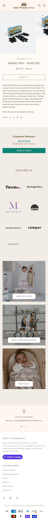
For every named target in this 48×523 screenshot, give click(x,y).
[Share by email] (21, 117)
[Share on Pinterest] (18, 117)
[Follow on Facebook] (4, 498)
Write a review (24, 150)
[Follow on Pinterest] (17, 498)
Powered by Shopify (36, 506)
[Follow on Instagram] (10, 498)
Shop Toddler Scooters (24, 340)
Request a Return (9, 470)
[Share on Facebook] (10, 117)
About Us (6, 482)
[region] (24, 416)
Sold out (24, 77)
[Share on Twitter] (14, 117)
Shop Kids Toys (24, 296)
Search (5, 478)
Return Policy (8, 486)
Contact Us (7, 490)
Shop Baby (24, 384)
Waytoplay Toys (24, 59)
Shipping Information (11, 474)
